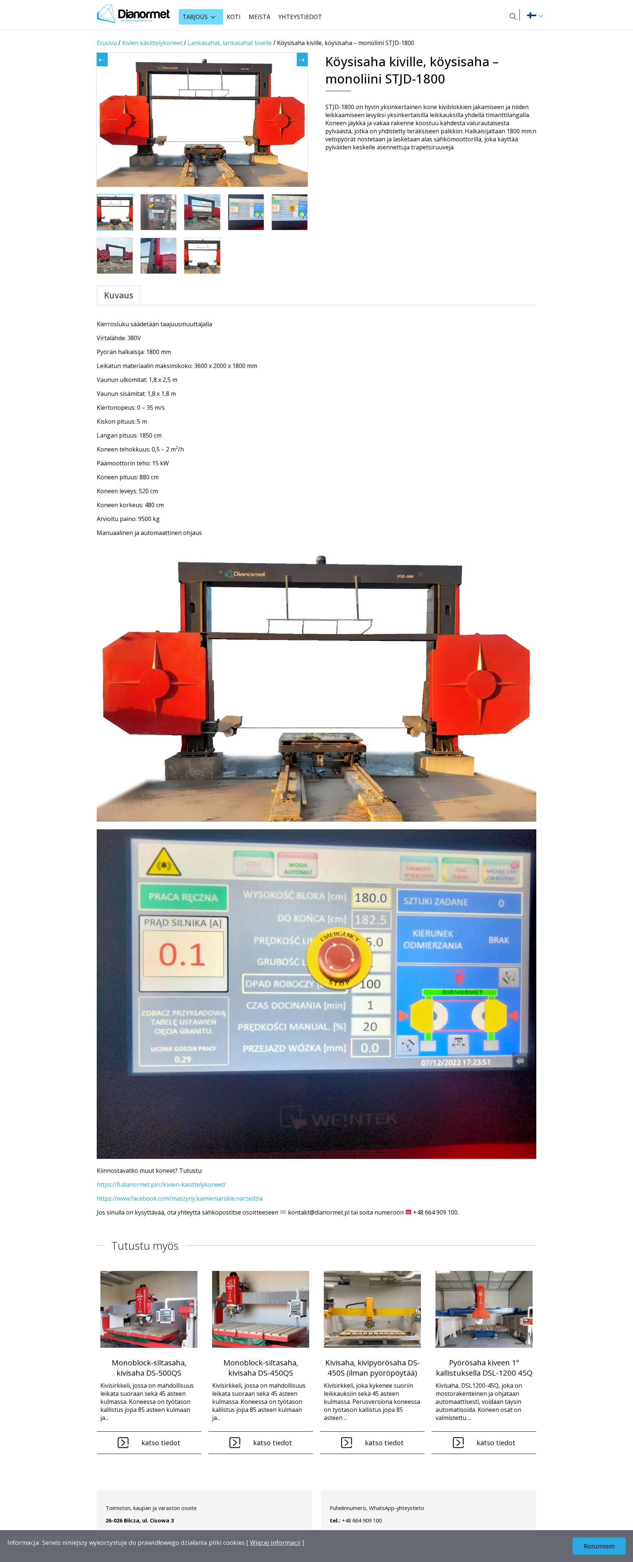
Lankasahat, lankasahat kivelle (230, 43)
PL (531, 15)
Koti (234, 17)
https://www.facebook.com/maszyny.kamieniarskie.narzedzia (180, 1198)
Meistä (259, 17)
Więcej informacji (275, 1542)
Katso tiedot (160, 1442)
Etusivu (107, 43)
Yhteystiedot (300, 17)
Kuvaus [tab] (118, 295)
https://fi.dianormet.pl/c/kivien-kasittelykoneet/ (161, 1184)
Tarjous (195, 17)
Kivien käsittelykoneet (152, 43)
